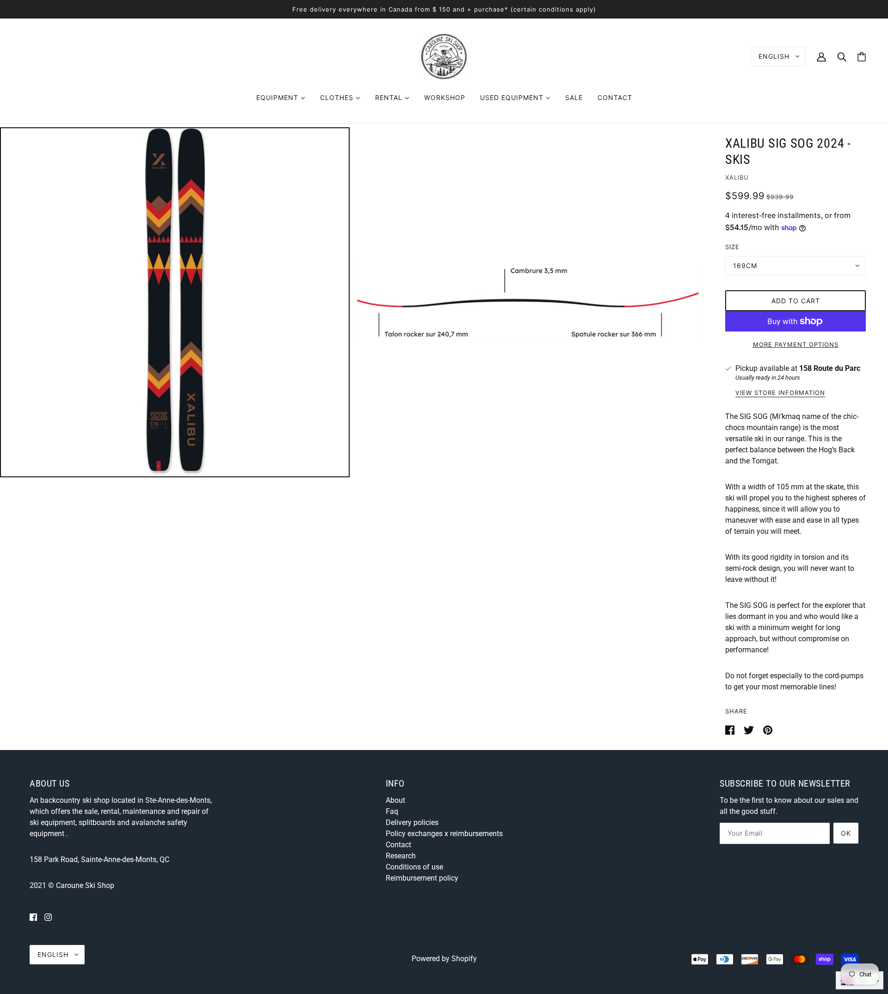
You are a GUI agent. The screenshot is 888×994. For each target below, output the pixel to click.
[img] (33, 917)
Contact (398, 844)
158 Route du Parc (829, 368)
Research (401, 855)
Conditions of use (414, 867)
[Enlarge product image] (175, 302)
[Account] (821, 56)
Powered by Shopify (444, 958)
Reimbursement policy (422, 878)
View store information (780, 393)
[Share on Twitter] (749, 729)
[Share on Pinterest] (767, 729)
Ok (846, 833)
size (732, 246)
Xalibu (737, 177)
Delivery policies (412, 822)
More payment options (796, 344)
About (395, 800)
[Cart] (861, 56)
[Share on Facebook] (731, 729)
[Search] (841, 56)
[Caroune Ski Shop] (444, 55)
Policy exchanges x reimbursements (444, 833)
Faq (392, 811)
